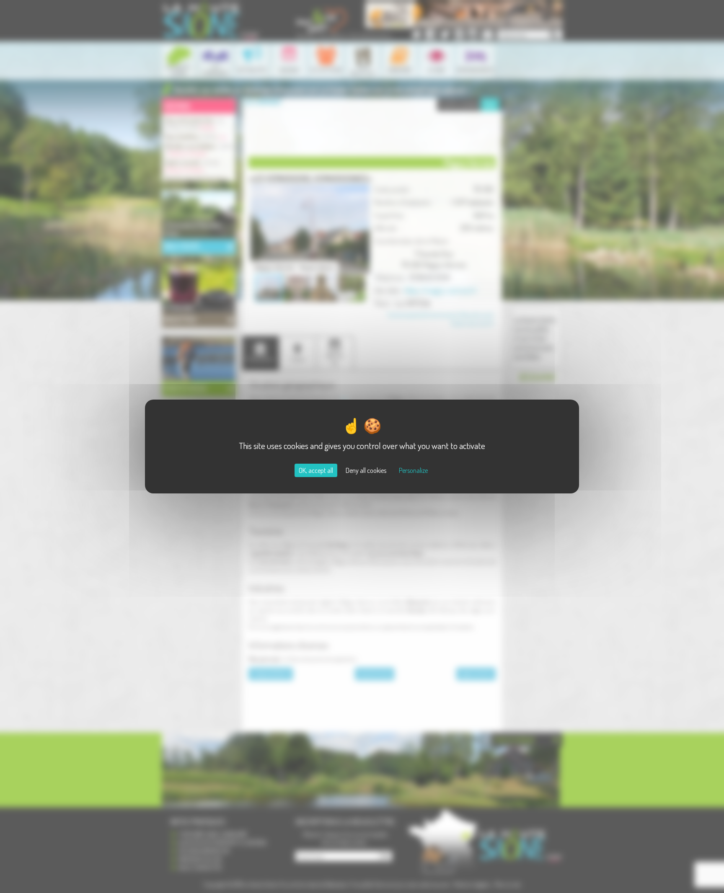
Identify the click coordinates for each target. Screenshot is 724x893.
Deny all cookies (366, 470)
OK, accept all (316, 470)
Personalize (413, 470)
